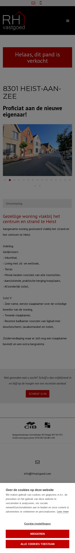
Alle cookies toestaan (37, 544)
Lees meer (63, 511)
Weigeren (37, 533)
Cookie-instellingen (37, 523)
